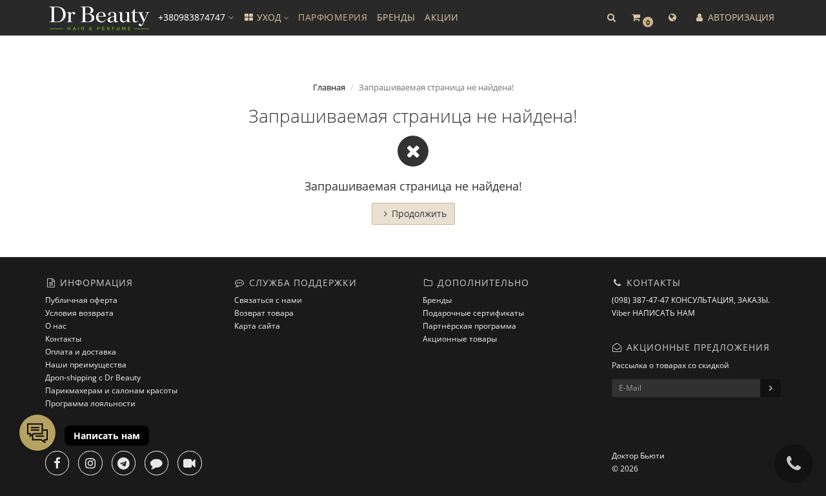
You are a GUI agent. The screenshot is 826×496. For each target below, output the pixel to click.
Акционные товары (460, 338)
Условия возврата (79, 312)
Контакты (63, 338)
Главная (329, 87)
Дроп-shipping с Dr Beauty (93, 377)
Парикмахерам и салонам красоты (111, 390)
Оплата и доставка (80, 351)
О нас (55, 325)
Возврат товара (264, 312)
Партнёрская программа (469, 325)
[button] (611, 18)
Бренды (437, 299)
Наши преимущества (85, 364)
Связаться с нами (268, 299)
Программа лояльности (90, 403)
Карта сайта (257, 325)
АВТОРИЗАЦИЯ (739, 17)
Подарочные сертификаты (473, 312)
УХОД (269, 17)
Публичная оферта (81, 299)
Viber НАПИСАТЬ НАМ (653, 312)
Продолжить (419, 213)
